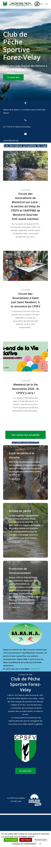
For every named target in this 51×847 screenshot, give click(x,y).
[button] (43, 3)
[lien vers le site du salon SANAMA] (25, 634)
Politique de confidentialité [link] (24, 844)
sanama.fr (35, 669)
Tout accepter (11, 840)
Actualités (11, 155)
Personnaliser (41, 840)
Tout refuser (26, 840)
